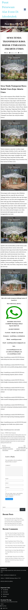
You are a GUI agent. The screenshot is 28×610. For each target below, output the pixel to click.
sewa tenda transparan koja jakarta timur (17, 437)
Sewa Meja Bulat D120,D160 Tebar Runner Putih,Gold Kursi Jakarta (14, 560)
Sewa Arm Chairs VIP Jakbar (18, 542)
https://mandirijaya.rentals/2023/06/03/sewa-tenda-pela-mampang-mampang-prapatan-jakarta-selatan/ (14, 407)
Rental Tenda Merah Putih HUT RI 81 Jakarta (13, 523)
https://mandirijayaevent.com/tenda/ (10, 429)
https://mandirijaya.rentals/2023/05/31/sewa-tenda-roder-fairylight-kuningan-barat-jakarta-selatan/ (13, 389)
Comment (8, 465)
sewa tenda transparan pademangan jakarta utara (11, 439)
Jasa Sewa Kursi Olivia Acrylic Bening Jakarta (13, 521)
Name (7, 478)
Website (7, 487)
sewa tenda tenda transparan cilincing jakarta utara (13, 434)
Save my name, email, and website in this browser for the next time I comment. (14, 495)
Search (4, 507)
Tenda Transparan (12, 432)
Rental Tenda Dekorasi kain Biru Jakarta (16, 547)
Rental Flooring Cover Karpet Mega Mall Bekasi (14, 550)
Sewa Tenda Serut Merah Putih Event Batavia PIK (14, 524)
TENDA (7, 432)
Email (7, 483)
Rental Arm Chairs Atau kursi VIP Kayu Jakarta (13, 518)
